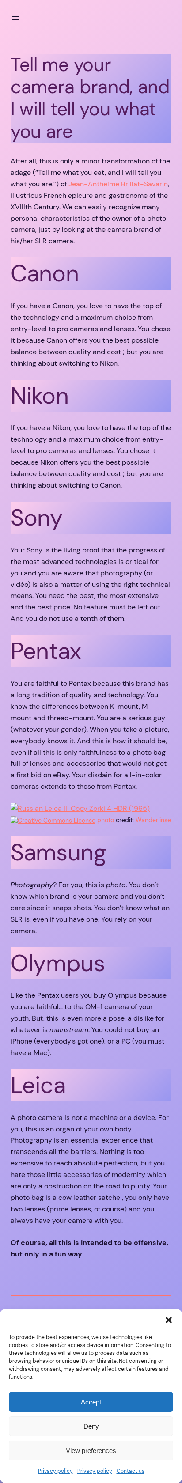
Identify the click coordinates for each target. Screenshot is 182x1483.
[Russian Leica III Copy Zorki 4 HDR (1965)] (80, 808)
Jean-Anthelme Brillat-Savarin (118, 184)
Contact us (130, 1471)
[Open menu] (16, 18)
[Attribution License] (53, 820)
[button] (168, 1320)
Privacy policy (55, 1471)
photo (105, 820)
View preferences (91, 1450)
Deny (91, 1426)
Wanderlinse (153, 820)
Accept (91, 1402)
